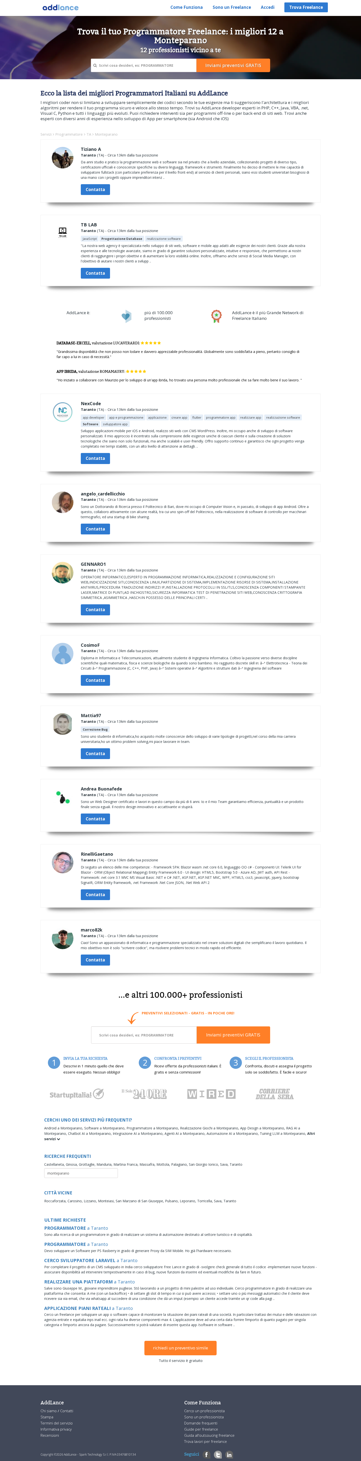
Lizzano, (91, 1201)
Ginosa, (72, 1164)
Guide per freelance (201, 1429)
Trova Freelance (306, 7)
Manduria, (105, 1164)
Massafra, (147, 1164)
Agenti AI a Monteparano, (186, 1133)
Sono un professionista (204, 1416)
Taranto (88, 155)
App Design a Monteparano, (263, 1128)
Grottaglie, (88, 1164)
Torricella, (205, 1201)
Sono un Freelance (232, 7)
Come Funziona (186, 7)
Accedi (268, 7)
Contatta (95, 189)
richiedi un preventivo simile (180, 1348)
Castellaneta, (55, 1164)
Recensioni (50, 1435)
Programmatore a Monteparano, (153, 1128)
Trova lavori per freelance (205, 1441)
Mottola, (163, 1164)
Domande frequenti (200, 1423)
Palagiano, (180, 1164)
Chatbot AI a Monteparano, (90, 1133)
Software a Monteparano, (105, 1128)
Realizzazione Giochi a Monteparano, (210, 1128)
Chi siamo (49, 1410)
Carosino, (76, 1201)
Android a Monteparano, (64, 1128)
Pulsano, (172, 1201)
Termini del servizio (57, 1423)
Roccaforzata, (56, 1201)
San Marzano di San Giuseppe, (140, 1201)
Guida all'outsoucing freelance (209, 1435)
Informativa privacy (56, 1429)
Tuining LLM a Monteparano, (283, 1133)
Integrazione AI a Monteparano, (139, 1133)
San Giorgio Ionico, (204, 1164)
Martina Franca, (126, 1164)
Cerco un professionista (204, 1410)
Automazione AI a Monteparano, (233, 1133)
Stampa (47, 1416)
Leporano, (188, 1201)
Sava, (225, 1164)
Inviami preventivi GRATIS (233, 1035)
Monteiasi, (107, 1201)
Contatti (66, 1410)
